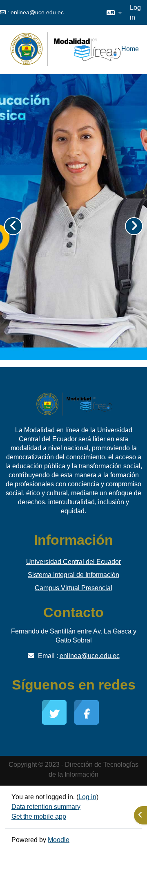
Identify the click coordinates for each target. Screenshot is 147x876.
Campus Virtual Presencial (73, 587)
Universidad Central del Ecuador (73, 561)
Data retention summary (45, 806)
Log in (135, 12)
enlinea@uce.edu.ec (37, 12)
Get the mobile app (38, 816)
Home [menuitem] (130, 48)
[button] (114, 12)
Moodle (58, 839)
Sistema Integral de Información (73, 574)
